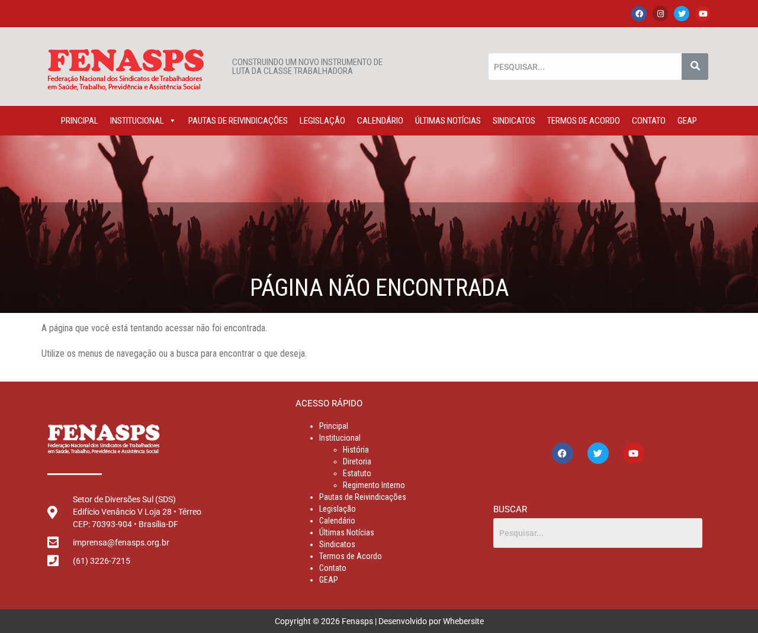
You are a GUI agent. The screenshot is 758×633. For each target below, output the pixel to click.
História (356, 449)
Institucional (137, 120)
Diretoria (357, 461)
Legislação (322, 120)
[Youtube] (703, 13)
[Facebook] (639, 13)
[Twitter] (681, 13)
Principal (79, 120)
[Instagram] (660, 13)
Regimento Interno (374, 485)
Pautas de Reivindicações (238, 120)
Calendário (380, 120)
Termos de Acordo (583, 120)
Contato (649, 120)
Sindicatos (514, 120)
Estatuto (357, 473)
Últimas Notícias (448, 120)
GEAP (687, 120)
